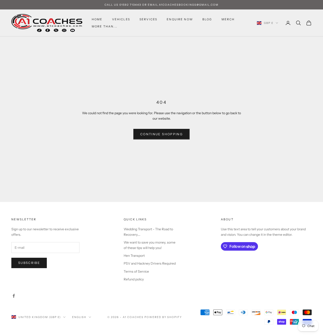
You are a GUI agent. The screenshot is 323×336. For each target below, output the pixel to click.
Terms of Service (136, 271)
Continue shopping (161, 134)
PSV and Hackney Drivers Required (150, 263)
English (79, 317)
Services (148, 19)
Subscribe (29, 263)
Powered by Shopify (163, 317)
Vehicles (121, 19)
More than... (104, 26)
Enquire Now (180, 19)
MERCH (228, 19)
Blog (207, 19)
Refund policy (134, 279)
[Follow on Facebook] (13, 295)
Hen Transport (134, 255)
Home (97, 19)
